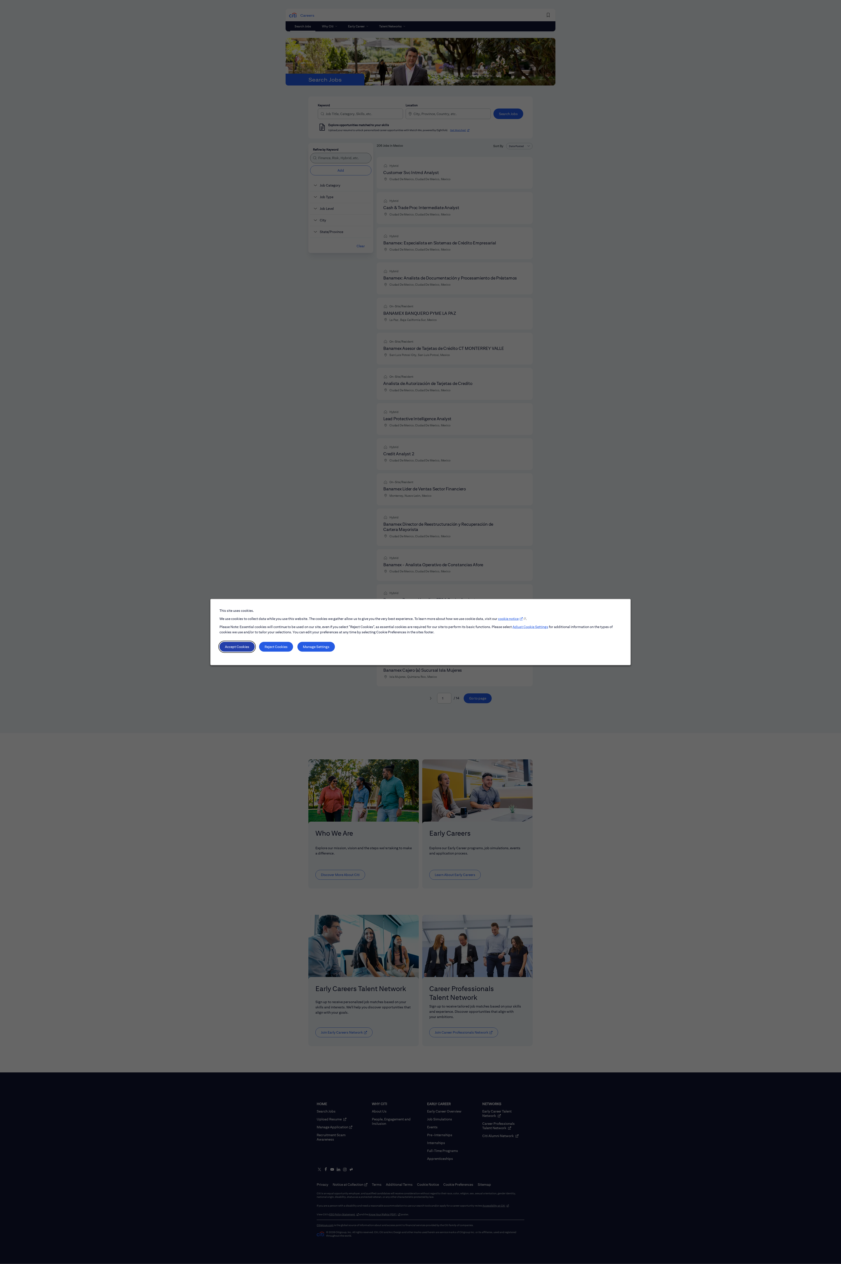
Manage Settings (316, 646)
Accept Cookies (237, 646)
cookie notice (508, 619)
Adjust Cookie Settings (530, 627)
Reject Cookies (276, 646)
